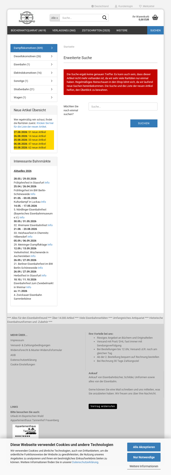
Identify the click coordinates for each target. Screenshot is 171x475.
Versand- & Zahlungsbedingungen (30, 345)
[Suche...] (104, 18)
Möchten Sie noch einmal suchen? (71, 110)
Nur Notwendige (144, 457)
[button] (100, 6)
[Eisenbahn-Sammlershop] (26, 17)
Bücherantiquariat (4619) (28, 30)
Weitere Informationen (144, 466)
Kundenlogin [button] (125, 6)
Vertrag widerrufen (103, 406)
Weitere (121, 30)
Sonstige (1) (21, 80)
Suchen (155, 30)
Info (47, 182)
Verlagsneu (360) (64, 30)
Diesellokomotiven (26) (27, 56)
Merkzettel (148, 6)
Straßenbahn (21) (24, 89)
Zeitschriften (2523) (96, 30)
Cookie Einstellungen (22, 364)
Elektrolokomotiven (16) (28, 72)
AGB (13, 355)
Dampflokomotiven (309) (28, 47)
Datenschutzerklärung (85, 462)
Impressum (17, 340)
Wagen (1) (20, 97)
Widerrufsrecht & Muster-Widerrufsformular (36, 350)
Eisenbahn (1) (22, 64)
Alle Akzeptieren (144, 447)
